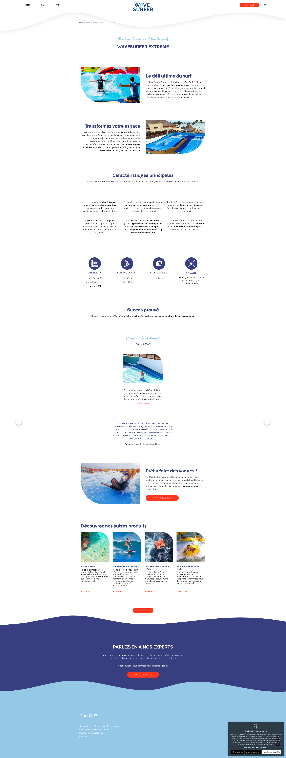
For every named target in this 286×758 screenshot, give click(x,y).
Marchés (153, 734)
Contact (249, 5)
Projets (153, 738)
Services (153, 746)
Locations (154, 723)
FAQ (57, 5)
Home (27, 5)
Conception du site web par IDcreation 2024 (100, 726)
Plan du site (84, 736)
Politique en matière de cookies (94, 729)
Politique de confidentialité (92, 733)
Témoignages (156, 742)
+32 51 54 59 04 (189, 729)
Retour (143, 610)
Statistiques (262, 747)
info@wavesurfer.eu (194, 732)
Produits (95, 22)
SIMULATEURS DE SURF (108, 22)
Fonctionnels (250, 747)
